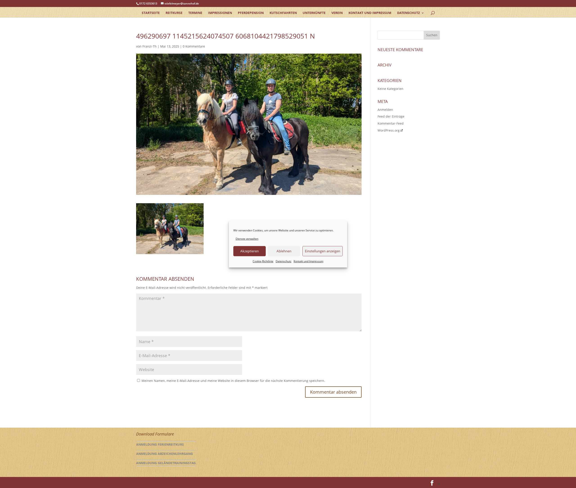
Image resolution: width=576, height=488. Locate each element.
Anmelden (385, 109)
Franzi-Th (149, 46)
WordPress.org (389, 130)
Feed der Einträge (391, 116)
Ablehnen (284, 251)
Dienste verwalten (247, 239)
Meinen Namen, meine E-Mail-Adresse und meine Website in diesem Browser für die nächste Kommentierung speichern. (233, 381)
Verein (337, 13)
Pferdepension (251, 13)
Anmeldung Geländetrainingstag (166, 463)
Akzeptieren (249, 251)
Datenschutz (283, 261)
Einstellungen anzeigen (322, 251)
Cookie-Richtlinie (263, 261)
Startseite (151, 13)
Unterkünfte (314, 13)
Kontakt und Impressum (308, 261)
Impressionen (220, 13)
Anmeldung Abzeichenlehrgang (164, 454)
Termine (195, 13)
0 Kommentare (194, 46)
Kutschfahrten (283, 13)
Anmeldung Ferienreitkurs (160, 444)
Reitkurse (174, 13)
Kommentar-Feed (391, 123)
